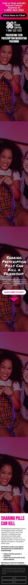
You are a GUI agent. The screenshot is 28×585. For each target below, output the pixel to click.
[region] (14, 575)
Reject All (14, 582)
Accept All (14, 578)
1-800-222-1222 (14, 9)
